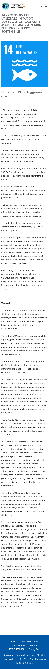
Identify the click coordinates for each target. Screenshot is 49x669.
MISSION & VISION (29, 641)
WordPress (29, 658)
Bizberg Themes (26, 662)
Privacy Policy (35, 649)
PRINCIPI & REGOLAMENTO (25, 645)
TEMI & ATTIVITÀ (16, 649)
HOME (13, 641)
